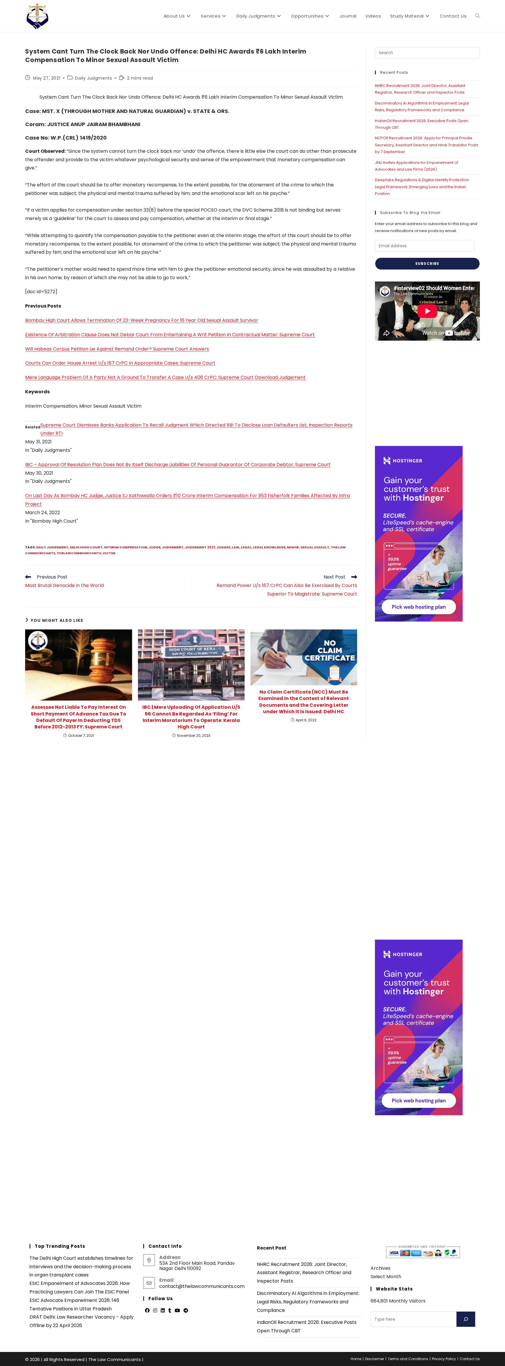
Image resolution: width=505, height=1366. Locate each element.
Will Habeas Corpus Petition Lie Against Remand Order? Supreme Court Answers (117, 349)
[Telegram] (186, 1311)
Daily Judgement (52, 547)
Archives (380, 1268)
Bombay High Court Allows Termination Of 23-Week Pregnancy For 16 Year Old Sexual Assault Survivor (141, 320)
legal (246, 547)
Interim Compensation (125, 547)
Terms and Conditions (408, 1358)
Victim (109, 553)
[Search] (465, 1319)
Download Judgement (280, 377)
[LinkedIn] (163, 1311)
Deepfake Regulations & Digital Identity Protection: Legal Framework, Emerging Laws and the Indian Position (422, 186)
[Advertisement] (427, 393)
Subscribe (427, 263)
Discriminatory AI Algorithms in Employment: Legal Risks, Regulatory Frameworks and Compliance (308, 1302)
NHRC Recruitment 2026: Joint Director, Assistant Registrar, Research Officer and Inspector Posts (304, 1273)
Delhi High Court (86, 547)
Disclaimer (374, 1358)
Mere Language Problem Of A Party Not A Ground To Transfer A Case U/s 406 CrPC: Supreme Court (139, 377)
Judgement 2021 (200, 547)
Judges (223, 547)
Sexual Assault (314, 547)
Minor (293, 547)
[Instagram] (155, 1311)
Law (235, 547)
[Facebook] (147, 1311)
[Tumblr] (169, 1311)
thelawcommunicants (79, 553)
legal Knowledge (269, 547)
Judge (154, 547)
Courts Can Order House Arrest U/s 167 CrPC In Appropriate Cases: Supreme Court (120, 363)
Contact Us (470, 1358)
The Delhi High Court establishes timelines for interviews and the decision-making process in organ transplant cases (81, 1267)
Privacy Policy (444, 1358)
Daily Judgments (93, 78)
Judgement (173, 547)
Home (356, 1358)
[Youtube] (177, 1311)
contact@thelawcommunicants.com (202, 1286)
